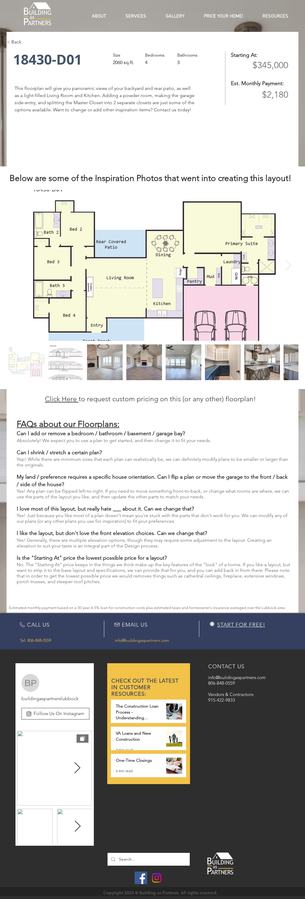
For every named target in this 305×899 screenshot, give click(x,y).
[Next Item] (288, 265)
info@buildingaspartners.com (142, 640)
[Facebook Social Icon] (141, 878)
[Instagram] (156, 878)
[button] (99, 16)
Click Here (62, 399)
